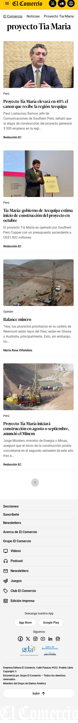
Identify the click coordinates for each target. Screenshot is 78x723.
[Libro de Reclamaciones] (50, 650)
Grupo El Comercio (17, 541)
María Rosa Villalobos (17, 350)
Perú (6, 93)
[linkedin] (50, 638)
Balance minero (17, 319)
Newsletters (12, 523)
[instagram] (35, 638)
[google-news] (57, 638)
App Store (25, 622)
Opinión (8, 311)
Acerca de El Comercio (20, 532)
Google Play (51, 622)
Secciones (11, 506)
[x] (27, 638)
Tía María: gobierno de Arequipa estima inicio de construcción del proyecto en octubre (38, 215)
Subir (36, 693)
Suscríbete (11, 514)
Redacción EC (12, 137)
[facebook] (20, 638)
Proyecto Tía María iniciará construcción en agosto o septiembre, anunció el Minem (36, 428)
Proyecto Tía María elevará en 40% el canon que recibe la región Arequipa (35, 103)
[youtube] (42, 638)
